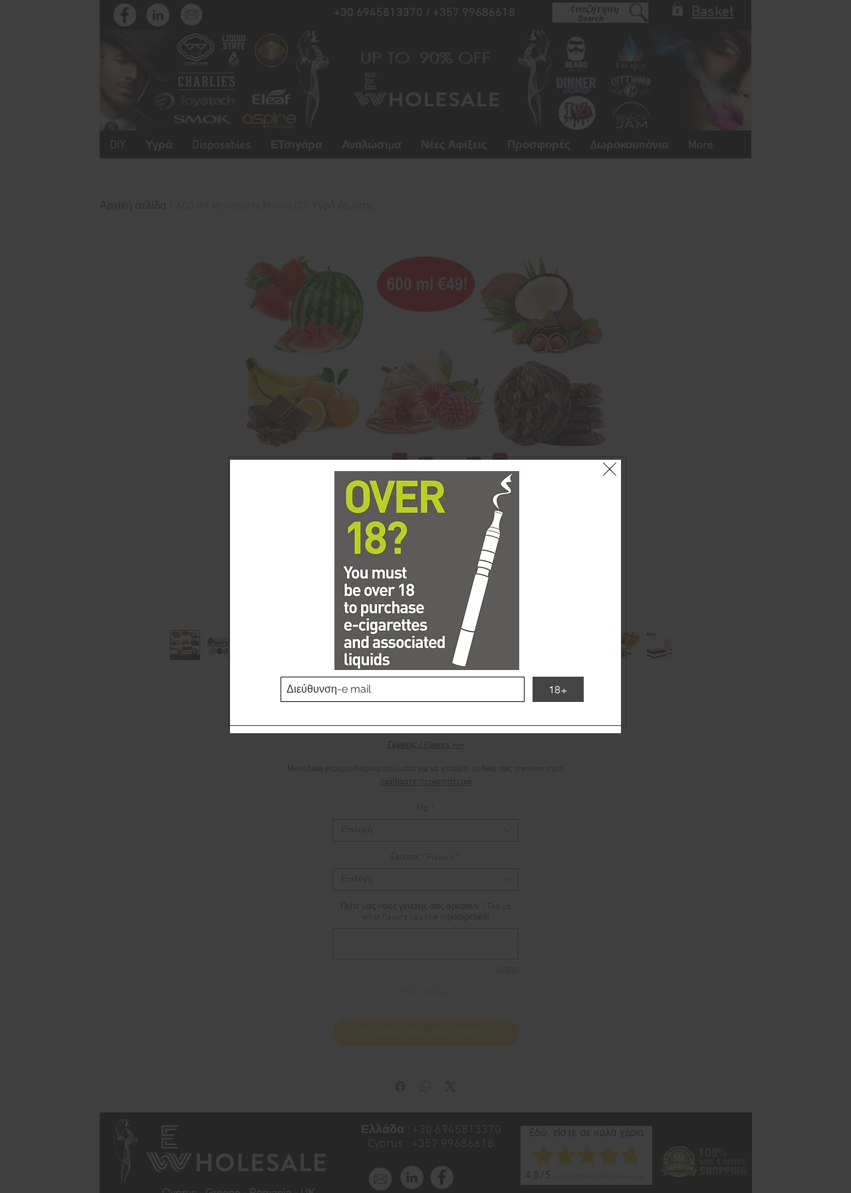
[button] (609, 469)
